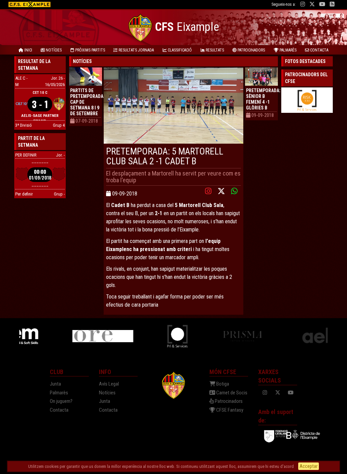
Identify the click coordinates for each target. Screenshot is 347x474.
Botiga (222, 384)
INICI (27, 50)
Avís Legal (109, 384)
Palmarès (59, 393)
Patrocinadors (228, 401)
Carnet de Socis (231, 393)
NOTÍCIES (53, 50)
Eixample (187, 27)
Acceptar (309, 466)
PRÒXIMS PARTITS (89, 50)
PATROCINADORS (251, 50)
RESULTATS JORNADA (136, 50)
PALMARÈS (288, 50)
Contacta (59, 410)
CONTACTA (318, 50)
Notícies (107, 393)
